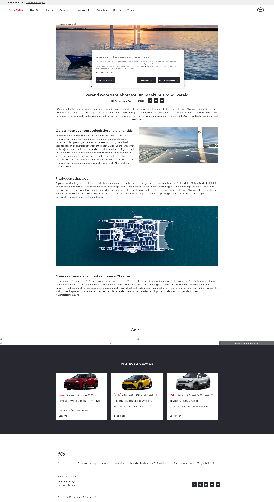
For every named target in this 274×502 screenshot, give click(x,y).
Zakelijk (131, 9)
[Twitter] (156, 100)
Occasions (64, 9)
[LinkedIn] (162, 100)
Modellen (50, 9)
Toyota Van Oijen (16, 10)
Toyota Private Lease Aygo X (133, 400)
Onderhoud (102, 9)
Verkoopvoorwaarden (113, 463)
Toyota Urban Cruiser (184, 400)
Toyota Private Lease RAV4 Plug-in (80, 402)
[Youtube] (212, 484)
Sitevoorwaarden (183, 463)
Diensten (118, 9)
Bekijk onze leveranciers (104, 72)
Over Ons (35, 9)
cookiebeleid (144, 66)
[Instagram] (200, 484)
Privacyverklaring (87, 463)
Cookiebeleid (65, 463)
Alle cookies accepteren (169, 80)
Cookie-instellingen (105, 80)
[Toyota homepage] (260, 9)
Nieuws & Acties (83, 9)
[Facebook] (150, 100)
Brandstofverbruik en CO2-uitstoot (149, 463)
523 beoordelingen (35, 2)
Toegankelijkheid (206, 463)
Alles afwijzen (146, 80)
